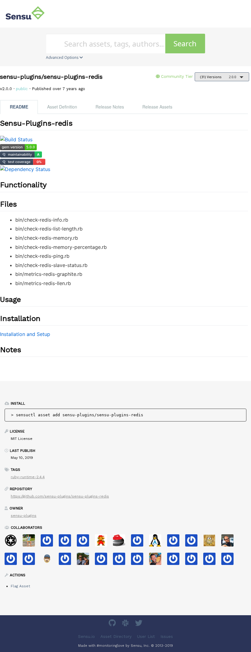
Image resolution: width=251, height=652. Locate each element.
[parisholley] (157, 561)
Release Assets (157, 107)
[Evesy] (49, 542)
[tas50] (31, 542)
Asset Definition (62, 107)
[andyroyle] (193, 542)
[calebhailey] (85, 561)
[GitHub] (113, 624)
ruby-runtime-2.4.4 (28, 477)
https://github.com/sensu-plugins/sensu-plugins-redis (60, 496)
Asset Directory (116, 636)
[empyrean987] (229, 561)
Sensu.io (86, 636)
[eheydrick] (85, 542)
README (19, 107)
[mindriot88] (139, 542)
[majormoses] (13, 542)
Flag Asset (20, 586)
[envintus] (121, 561)
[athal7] (49, 561)
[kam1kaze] (175, 561)
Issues (166, 636)
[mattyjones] (67, 542)
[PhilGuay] (193, 561)
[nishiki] (31, 561)
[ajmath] (103, 561)
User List (146, 636)
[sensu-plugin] (139, 561)
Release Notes (110, 107)
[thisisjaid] (67, 561)
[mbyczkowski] (175, 542)
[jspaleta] (121, 542)
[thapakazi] (157, 542)
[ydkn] (211, 542)
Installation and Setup (25, 334)
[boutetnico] (103, 542)
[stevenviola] (13, 561)
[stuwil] (211, 561)
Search (185, 43)
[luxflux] (229, 542)
